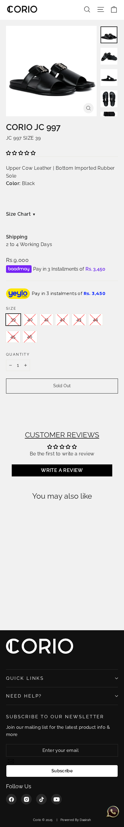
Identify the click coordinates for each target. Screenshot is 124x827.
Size (11, 308)
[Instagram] (26, 799)
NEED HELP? (24, 695)
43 (79, 319)
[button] (21, 153)
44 (95, 319)
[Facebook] (11, 799)
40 (30, 319)
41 (46, 319)
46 (30, 336)
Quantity (18, 354)
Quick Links (25, 678)
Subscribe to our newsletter (55, 716)
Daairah (85, 820)
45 (13, 336)
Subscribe (62, 770)
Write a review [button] (62, 470)
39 (13, 319)
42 (62, 319)
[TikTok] (41, 799)
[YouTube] (56, 799)
